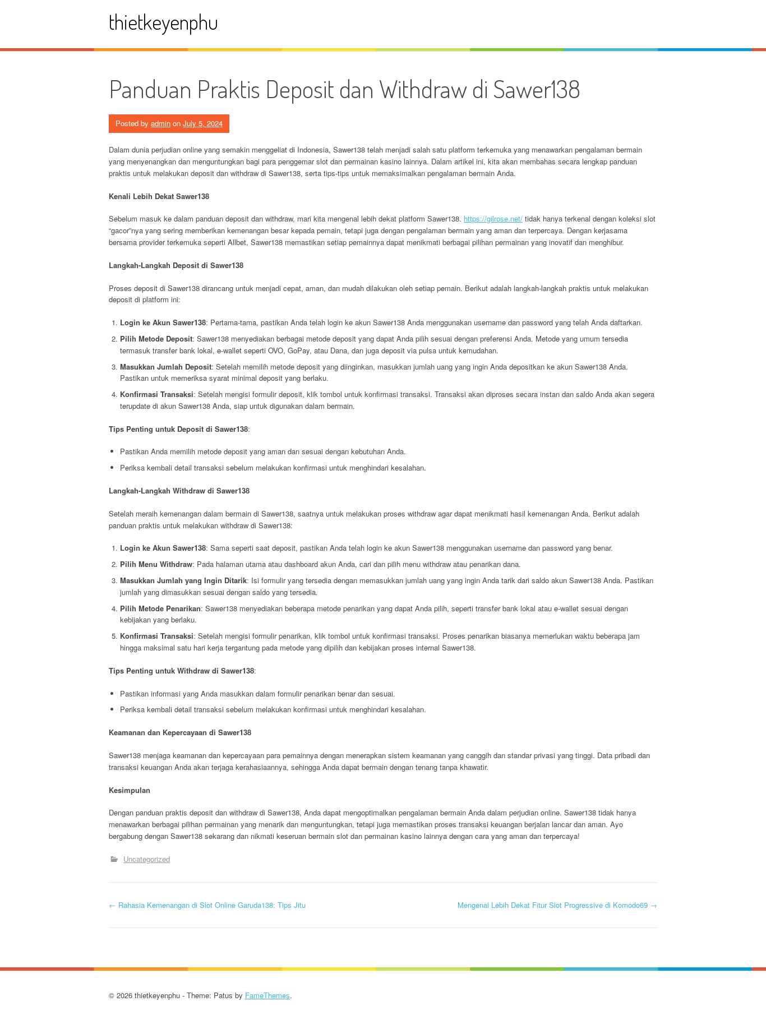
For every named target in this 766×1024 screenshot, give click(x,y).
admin (160, 123)
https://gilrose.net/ (493, 218)
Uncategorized (146, 859)
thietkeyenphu (163, 21)
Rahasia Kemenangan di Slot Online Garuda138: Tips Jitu (207, 905)
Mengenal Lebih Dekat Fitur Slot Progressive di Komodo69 (557, 905)
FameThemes (267, 995)
